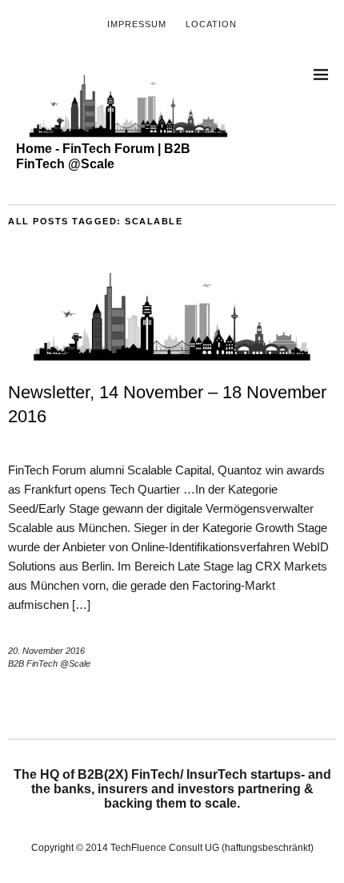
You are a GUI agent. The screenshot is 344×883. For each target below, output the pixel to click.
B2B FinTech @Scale (49, 663)
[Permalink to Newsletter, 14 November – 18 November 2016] (172, 357)
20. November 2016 (46, 650)
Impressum (136, 24)
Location (211, 24)
